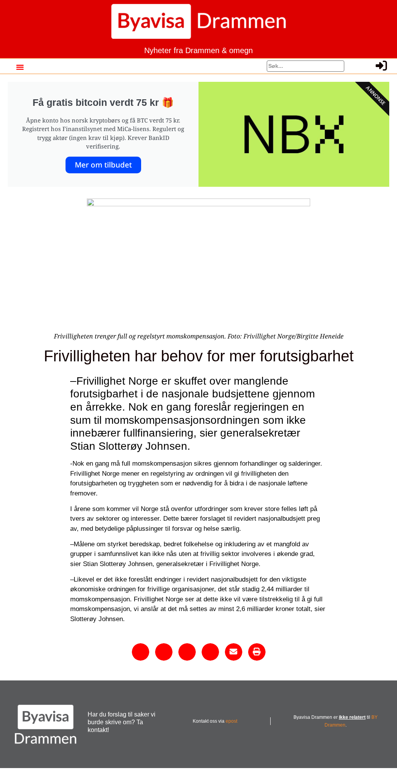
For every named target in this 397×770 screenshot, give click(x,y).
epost (231, 721)
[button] (20, 67)
